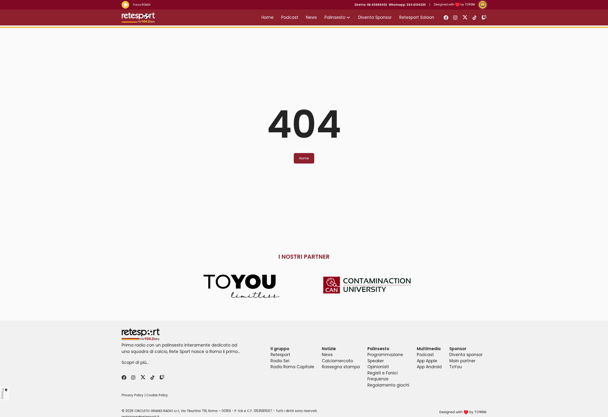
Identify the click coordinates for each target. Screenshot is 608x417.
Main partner (462, 361)
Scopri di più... (135, 362)
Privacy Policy (132, 395)
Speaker (375, 361)
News (311, 17)
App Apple (427, 361)
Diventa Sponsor (375, 17)
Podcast (289, 17)
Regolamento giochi (388, 385)
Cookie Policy (157, 395)
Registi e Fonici (382, 373)
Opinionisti (378, 367)
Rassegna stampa (341, 367)
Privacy (2, 393)
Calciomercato (337, 361)
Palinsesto (334, 17)
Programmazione (385, 354)
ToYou (455, 367)
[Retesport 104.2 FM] (304, 334)
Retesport (280, 354)
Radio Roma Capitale (292, 367)
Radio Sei (280, 361)
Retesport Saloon (416, 17)
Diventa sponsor (466, 354)
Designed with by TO (454, 4)
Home (267, 17)
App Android (429, 367)
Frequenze (378, 379)
